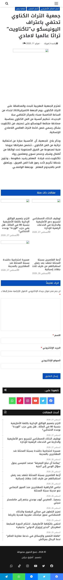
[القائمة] (56, 5)
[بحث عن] (6, 5)
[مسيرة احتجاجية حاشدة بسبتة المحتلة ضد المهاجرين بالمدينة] (15, 248)
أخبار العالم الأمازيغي (50, 9)
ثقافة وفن (20, 9)
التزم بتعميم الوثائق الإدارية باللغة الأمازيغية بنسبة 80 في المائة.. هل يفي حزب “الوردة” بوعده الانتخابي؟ (15, 225)
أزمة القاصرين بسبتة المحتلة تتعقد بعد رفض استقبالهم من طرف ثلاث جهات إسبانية (46, 264)
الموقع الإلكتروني (50, 360)
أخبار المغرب (33, 9)
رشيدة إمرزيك (50, 43)
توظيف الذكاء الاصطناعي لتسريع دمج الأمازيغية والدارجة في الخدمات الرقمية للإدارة (46, 223)
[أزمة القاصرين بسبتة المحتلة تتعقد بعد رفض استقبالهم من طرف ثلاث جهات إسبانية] (46, 248)
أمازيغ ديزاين (27, 557)
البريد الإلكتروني (50, 348)
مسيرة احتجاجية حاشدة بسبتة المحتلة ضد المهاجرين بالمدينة (16, 262)
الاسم (56, 335)
